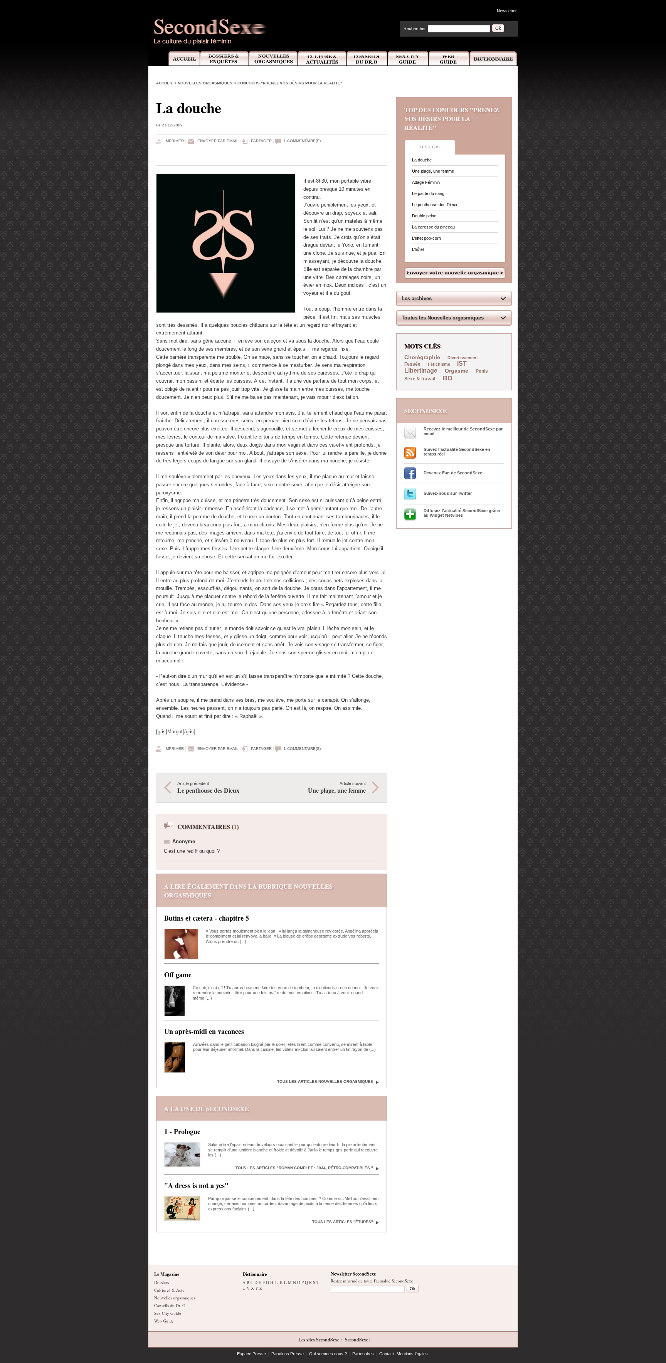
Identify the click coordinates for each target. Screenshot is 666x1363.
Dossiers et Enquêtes (224, 58)
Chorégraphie (423, 357)
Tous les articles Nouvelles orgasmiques (325, 1081)
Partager (261, 141)
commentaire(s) (302, 141)
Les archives (417, 298)
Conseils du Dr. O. (170, 1305)
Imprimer (174, 141)
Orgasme (456, 371)
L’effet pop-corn (426, 238)
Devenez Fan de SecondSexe (453, 473)
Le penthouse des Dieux (434, 204)
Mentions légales (412, 1353)
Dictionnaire (493, 58)
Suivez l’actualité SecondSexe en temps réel (457, 451)
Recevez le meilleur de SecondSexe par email (463, 431)
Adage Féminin (426, 182)
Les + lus (430, 147)
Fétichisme (439, 364)
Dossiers (161, 1282)
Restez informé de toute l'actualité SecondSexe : (373, 1281)
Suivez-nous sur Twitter (448, 493)
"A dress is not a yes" (196, 1185)
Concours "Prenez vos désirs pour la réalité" (289, 83)
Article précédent (208, 788)
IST (462, 363)
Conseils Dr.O (367, 58)
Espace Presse (251, 1353)
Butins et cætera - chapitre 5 (206, 918)
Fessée (412, 364)
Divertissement (462, 357)
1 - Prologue (182, 1131)
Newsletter (507, 10)
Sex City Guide (408, 58)
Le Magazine (166, 1274)
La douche (422, 160)
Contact (386, 1353)
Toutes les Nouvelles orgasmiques (443, 318)
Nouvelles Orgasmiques (273, 58)
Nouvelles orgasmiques (205, 83)
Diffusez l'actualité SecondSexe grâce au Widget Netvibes (462, 513)
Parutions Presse (287, 1353)
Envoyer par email (218, 141)
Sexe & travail (419, 379)
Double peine (424, 215)
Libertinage (420, 370)
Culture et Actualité (322, 58)
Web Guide (449, 58)
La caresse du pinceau (433, 227)
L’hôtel (418, 249)
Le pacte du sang (428, 193)
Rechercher (415, 28)
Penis (482, 371)
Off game (178, 975)
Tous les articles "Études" (342, 1222)
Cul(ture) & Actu (169, 1290)
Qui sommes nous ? (328, 1353)
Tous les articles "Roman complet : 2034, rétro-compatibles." (304, 1168)
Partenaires (363, 1353)
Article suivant (337, 788)
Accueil (180, 58)
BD (447, 378)
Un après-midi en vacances (204, 1031)
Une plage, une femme (433, 171)
